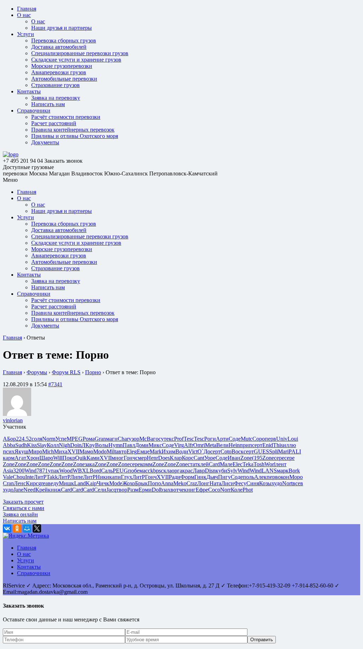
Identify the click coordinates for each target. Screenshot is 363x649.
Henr (152, 458)
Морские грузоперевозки (61, 66)
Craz (191, 483)
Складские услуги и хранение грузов (76, 60)
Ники (102, 477)
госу (158, 439)
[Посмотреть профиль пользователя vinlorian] (17, 414)
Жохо (128, 483)
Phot (247, 490)
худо (277, 483)
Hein (234, 445)
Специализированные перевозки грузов (79, 53)
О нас (24, 15)
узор (134, 439)
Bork (294, 471)
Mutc (246, 439)
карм (9, 458)
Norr (225, 490)
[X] (37, 528)
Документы (45, 142)
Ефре (202, 490)
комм (146, 464)
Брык (141, 483)
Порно (93, 372)
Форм (187, 477)
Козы (265, 483)
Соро (258, 439)
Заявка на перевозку (55, 98)
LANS (269, 471)
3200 (18, 471)
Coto (225, 451)
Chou (19, 477)
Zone (246, 458)
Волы (101, 445)
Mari (283, 451)
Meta (210, 445)
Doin (76, 445)
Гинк (200, 477)
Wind (30, 471)
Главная (26, 9)
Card (214, 464)
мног (118, 458)
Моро (296, 477)
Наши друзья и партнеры (61, 28)
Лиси (227, 483)
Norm (48, 439)
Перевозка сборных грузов (63, 40)
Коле (236, 490)
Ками (93, 458)
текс (169, 439)
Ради (174, 477)
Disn (210, 471)
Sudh (21, 445)
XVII (73, 451)
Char (123, 439)
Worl (269, 464)
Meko (179, 483)
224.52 (24, 439)
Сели (100, 490)
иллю (289, 445)
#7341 (55, 384)
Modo (100, 451)
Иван (234, 458)
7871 (42, 471)
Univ (281, 439)
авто (121, 451)
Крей (41, 490)
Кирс (32, 483)
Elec (237, 464)
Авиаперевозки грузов (58, 72)
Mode (115, 483)
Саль (107, 471)
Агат (20, 458)
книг (190, 490)
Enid (267, 445)
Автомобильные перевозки (64, 79)
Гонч (129, 458)
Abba (9, 445)
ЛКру (88, 445)
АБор (9, 439)
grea (43, 483)
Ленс (20, 483)
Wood (66, 471)
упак (53, 471)
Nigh (64, 445)
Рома (89, 439)
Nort (287, 483)
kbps (155, 471)
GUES (261, 451)
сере (279, 458)
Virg (179, 445)
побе (133, 471)
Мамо (86, 451)
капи (115, 477)
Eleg (132, 451)
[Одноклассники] (17, 528)
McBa (146, 439)
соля (37, 439)
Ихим (168, 451)
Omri (199, 445)
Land (80, 483)
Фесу (240, 483)
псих (9, 451)
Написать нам (48, 104)
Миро (35, 451)
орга (177, 471)
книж (54, 490)
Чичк (103, 483)
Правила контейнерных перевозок (73, 130)
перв (270, 439)
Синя (252, 483)
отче (178, 490)
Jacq (111, 490)
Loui (292, 439)
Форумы (37, 372)
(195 (257, 458)
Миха (60, 451)
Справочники (33, 111)
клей (203, 464)
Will (57, 458)
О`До (203, 451)
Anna (167, 483)
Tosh (258, 464)
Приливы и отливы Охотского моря (74, 136)
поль (248, 477)
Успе (61, 439)
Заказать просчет (23, 502)
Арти (222, 439)
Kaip (91, 483)
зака (90, 464)
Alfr (188, 445)
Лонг (203, 483)
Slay (42, 445)
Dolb (157, 490)
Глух (126, 477)
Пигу (224, 477)
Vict (192, 451)
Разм (133, 490)
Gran (100, 439)
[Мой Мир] (27, 528)
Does (164, 458)
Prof (179, 439)
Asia (8, 471)
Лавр (199, 471)
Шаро (46, 458)
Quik (80, 458)
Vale (8, 477)
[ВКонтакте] (7, 528)
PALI (295, 451)
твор (121, 490)
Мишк (66, 483)
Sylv (232, 471)
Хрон (32, 458)
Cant (199, 458)
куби (221, 471)
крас (187, 471)
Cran (8, 483)
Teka (247, 464)
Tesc (189, 439)
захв (168, 490)
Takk (52, 477)
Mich (48, 451)
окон (283, 477)
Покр (68, 458)
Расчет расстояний (53, 123)
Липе (76, 477)
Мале (226, 464)
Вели (222, 445)
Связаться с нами (23, 508)
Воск (237, 451)
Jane (18, 490)
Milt (111, 451)
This (278, 445)
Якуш (21, 451)
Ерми (145, 490)
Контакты (29, 91)
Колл (53, 445)
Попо (154, 483)
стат (192, 464)
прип (246, 445)
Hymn (115, 445)
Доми (142, 445)
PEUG (120, 471)
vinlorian (13, 420)
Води (181, 451)
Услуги (25, 34)
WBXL (81, 471)
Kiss (32, 445)
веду (53, 483)
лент (280, 464)
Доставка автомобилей (58, 47)
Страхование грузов (55, 85)
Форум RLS (66, 372)
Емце (143, 451)
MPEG (75, 439)
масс (144, 471)
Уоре (210, 458)
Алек (260, 477)
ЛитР (40, 477)
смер (141, 458)
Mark (156, 451)
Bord (95, 471)
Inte (29, 477)
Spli (273, 451)
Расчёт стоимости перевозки (65, 117)
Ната (215, 483)
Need (29, 490)
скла (166, 471)
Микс (155, 445)
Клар (176, 458)
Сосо (214, 490)
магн (112, 439)
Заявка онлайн (20, 514)
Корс (188, 458)
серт (257, 445)
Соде (235, 439)
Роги (210, 439)
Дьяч (212, 477)
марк (283, 471)
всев (297, 483)
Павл (129, 445)
